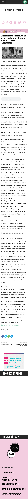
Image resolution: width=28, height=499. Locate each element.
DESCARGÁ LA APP (11, 437)
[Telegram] (10, 23)
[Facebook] (7, 23)
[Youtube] (24, 23)
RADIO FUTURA (14, 10)
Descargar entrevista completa (10, 325)
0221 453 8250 (9, 472)
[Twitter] (19, 23)
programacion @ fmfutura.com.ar (14, 489)
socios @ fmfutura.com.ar (11, 494)
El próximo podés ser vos (6, 344)
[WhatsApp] (3, 23)
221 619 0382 (8, 467)
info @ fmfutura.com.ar (10, 484)
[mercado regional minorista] (14, 368)
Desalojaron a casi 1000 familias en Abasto (21, 345)
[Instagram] (15, 23)
